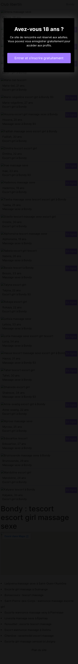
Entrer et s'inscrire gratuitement (39, 58)
